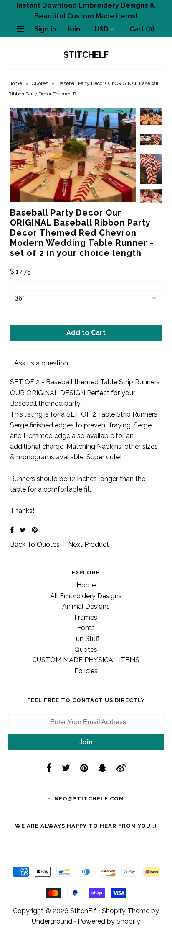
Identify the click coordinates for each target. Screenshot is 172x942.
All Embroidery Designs (86, 596)
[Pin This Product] (35, 530)
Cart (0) (141, 29)
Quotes (40, 83)
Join (73, 29)
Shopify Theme (125, 911)
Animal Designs (86, 606)
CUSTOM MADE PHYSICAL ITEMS (85, 660)
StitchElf (86, 55)
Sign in (45, 29)
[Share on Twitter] (23, 530)
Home (15, 83)
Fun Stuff (85, 639)
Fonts (86, 628)
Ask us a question (41, 363)
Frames (85, 617)
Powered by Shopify (109, 921)
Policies (86, 671)
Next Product (88, 544)
